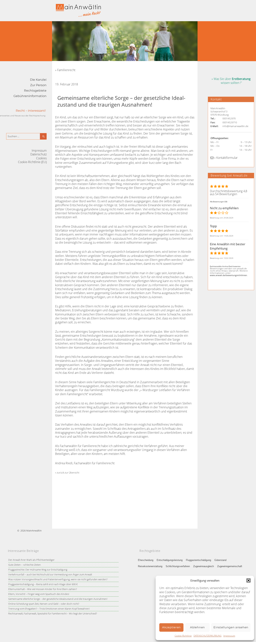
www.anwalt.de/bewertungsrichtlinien (228, 275)
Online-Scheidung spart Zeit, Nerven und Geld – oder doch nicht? (43, 603)
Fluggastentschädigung (198, 560)
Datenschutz (38, 154)
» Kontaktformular (225, 158)
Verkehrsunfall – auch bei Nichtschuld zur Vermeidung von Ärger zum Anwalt (50, 574)
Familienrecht (66, 70)
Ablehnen (197, 627)
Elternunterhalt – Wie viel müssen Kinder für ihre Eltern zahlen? (42, 589)
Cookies (41, 158)
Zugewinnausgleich (203, 566)
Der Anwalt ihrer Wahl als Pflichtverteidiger (31, 559)
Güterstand (220, 560)
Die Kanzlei (38, 79)
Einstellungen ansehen (230, 627)
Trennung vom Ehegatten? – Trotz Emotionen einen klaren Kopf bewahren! (49, 608)
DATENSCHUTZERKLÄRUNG (208, 635)
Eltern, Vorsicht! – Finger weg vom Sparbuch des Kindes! (38, 594)
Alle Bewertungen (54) (218, 202)
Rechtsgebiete (35, 90)
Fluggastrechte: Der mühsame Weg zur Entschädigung (37, 569)
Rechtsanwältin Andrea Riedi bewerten (225, 266)
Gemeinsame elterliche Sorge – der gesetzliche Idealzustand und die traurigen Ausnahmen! (57, 599)
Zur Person (38, 85)
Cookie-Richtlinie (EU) (32, 162)
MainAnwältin (34, 530)
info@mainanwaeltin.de (235, 126)
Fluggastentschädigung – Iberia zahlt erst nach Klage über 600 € (43, 584)
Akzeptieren (171, 627)
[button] (248, 580)
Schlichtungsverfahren (178, 566)
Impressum (229, 635)
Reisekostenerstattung (150, 566)
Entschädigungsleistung (170, 560)
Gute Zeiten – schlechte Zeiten (24, 564)
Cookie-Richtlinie (183, 635)
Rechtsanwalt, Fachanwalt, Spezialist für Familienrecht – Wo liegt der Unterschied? (52, 613)
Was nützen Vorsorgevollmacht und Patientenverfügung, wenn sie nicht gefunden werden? (57, 579)
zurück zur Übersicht (68, 472)
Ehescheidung (145, 560)
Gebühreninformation (29, 96)
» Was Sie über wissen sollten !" (231, 81)
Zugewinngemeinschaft (229, 566)
